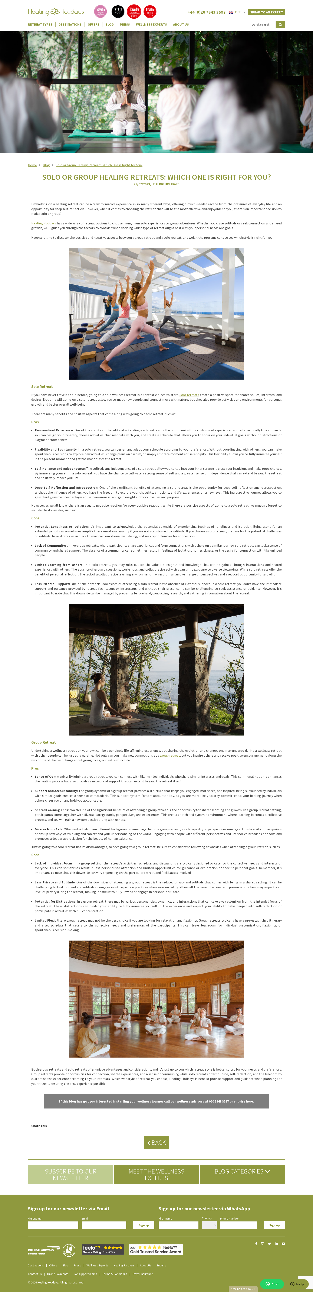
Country (207, 1218)
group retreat (170, 755)
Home (32, 165)
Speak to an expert (266, 12)
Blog (109, 24)
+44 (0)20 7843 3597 (207, 12)
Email (85, 1218)
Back (158, 1142)
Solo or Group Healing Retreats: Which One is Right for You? (99, 165)
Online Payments (57, 1274)
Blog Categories (240, 1171)
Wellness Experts (151, 24)
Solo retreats (189, 395)
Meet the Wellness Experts (156, 1174)
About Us (181, 24)
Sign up (144, 1225)
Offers (93, 24)
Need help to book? (243, 1289)
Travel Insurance (142, 1274)
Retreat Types (40, 24)
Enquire (161, 1265)
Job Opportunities (85, 1274)
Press (125, 24)
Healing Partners (124, 1265)
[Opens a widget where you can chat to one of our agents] (297, 1284)
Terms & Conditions (114, 1274)
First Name (35, 1218)
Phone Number (229, 1218)
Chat (275, 1284)
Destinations (70, 24)
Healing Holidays (43, 223)
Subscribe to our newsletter (70, 1174)
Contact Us (35, 1274)
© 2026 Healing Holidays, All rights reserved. (56, 1282)
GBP (238, 12)
